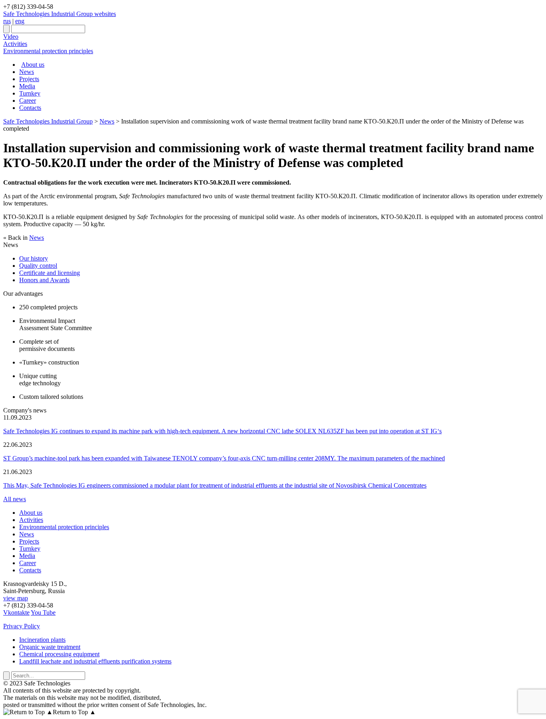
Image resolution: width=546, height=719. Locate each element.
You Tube (43, 612)
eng (19, 21)
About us (32, 64)
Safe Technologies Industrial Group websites (59, 13)
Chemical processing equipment (59, 654)
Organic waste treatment (49, 646)
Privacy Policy (21, 626)
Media (27, 86)
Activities (15, 43)
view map (15, 598)
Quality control (38, 265)
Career (27, 100)
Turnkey (29, 93)
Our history (33, 258)
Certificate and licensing (49, 272)
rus (7, 21)
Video (10, 36)
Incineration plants (42, 639)
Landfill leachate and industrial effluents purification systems (95, 661)
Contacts (30, 107)
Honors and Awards (44, 280)
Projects (29, 79)
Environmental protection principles (48, 51)
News (26, 71)
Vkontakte (16, 612)
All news (14, 499)
